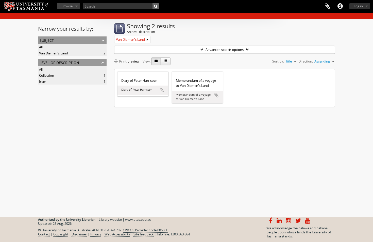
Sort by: (278, 61)
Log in (358, 6)
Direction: (305, 61)
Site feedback (143, 234)
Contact (44, 234)
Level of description (59, 62)
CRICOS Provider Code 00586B (145, 230)
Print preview (128, 61)
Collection (46, 75)
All (41, 47)
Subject (47, 39)
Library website (110, 219)
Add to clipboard (161, 90)
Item (42, 81)
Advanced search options (225, 49)
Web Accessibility (117, 234)
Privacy (95, 234)
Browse (67, 6)
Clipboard (327, 6)
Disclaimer (79, 234)
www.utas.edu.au (138, 219)
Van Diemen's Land (53, 53)
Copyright (60, 234)
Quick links (340, 6)
